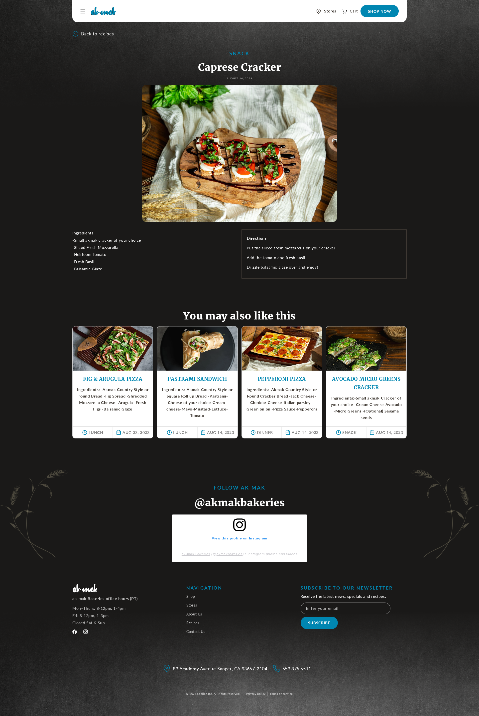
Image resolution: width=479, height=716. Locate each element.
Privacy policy (255, 693)
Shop (190, 596)
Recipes (192, 623)
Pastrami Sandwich (197, 379)
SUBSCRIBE (319, 622)
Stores (191, 605)
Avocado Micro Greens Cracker (366, 383)
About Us (194, 614)
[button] (348, 11)
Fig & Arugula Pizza (112, 379)
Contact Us (195, 631)
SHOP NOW (379, 11)
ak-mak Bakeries (196, 554)
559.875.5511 (296, 668)
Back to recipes (97, 33)
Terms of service (281, 693)
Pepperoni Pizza (282, 379)
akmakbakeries (229, 554)
